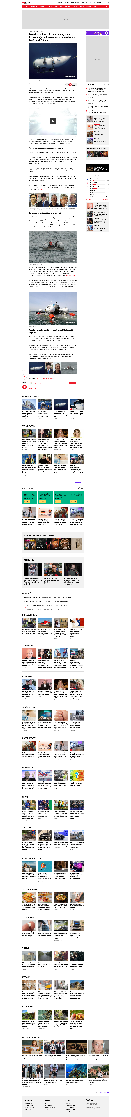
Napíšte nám (27, 1111)
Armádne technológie (58, 940)
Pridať (73, 383)
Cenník (46, 1109)
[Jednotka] (88, 187)
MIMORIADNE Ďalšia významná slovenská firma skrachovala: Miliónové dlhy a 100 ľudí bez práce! (61, 633)
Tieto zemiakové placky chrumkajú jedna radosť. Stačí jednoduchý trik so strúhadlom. (28, 906)
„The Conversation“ (71, 275)
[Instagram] (89, 1100)
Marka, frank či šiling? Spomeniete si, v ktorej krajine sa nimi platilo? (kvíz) (76, 784)
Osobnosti (40, 696)
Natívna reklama (48, 1113)
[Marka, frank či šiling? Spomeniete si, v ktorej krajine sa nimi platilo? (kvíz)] (77, 775)
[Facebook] (87, 1100)
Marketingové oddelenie (71, 1111)
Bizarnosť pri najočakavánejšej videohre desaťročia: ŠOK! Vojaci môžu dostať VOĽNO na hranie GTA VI (76, 664)
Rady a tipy (56, 909)
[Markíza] (88, 179)
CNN (41, 189)
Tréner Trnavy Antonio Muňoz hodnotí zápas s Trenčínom (51, 580)
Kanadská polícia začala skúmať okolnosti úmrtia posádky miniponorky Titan (76, 414)
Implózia (52, 378)
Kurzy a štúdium (25, 880)
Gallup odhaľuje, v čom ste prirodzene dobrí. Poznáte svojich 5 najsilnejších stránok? (60, 875)
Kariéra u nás (28, 1109)
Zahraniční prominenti (74, 699)
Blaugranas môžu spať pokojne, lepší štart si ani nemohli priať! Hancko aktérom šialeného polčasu (77, 815)
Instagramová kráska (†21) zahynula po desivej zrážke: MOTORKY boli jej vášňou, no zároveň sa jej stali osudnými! (45, 664)
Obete (38, 378)
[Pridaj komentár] (24, 371)
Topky (37, 31)
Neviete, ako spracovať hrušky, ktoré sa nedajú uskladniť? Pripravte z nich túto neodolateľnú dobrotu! (76, 1025)
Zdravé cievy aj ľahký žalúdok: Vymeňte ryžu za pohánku (77, 905)
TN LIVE (25, 948)
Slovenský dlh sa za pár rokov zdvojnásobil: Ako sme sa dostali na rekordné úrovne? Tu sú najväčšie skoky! (44, 785)
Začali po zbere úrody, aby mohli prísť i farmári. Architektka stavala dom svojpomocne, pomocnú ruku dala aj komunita (29, 995)
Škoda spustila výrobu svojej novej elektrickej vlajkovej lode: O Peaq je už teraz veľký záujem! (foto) (61, 785)
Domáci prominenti (26, 698)
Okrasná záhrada (25, 1028)
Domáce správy (29, 615)
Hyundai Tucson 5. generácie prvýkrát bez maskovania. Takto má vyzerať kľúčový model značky (44, 846)
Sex (94, 165)
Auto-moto (27, 827)
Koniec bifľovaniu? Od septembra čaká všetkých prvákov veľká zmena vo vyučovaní (61, 965)
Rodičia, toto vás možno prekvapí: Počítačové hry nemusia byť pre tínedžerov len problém (44, 724)
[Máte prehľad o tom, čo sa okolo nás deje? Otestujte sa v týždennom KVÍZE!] (29, 623)
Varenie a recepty (31, 889)
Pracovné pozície (27, 488)
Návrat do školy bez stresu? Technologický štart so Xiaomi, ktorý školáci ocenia (44, 521)
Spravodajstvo (68, 1103)
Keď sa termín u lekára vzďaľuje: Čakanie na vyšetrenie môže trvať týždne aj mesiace (28, 521)
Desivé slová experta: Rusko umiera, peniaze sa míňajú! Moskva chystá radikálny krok (46, 601)
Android (39, 937)
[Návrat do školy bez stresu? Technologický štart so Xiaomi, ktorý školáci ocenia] (45, 746)
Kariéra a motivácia (31, 858)
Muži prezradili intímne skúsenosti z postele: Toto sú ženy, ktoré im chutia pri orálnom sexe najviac (100, 169)
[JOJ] (88, 183)
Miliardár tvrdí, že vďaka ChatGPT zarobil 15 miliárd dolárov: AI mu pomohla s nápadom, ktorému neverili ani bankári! (29, 785)
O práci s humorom (73, 880)
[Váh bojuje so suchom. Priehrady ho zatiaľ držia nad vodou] (45, 956)
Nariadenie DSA (28, 1113)
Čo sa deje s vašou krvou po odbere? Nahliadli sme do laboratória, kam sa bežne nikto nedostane (77, 521)
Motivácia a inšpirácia (58, 880)
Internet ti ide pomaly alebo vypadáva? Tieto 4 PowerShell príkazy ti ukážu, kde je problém (76, 934)
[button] (70, 84)
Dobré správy (28, 738)
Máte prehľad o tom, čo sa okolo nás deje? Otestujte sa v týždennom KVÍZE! (29, 631)
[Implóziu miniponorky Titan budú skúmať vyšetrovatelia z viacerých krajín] (61, 404)
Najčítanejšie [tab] (92, 85)
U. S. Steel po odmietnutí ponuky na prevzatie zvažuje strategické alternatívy (29, 414)
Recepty (71, 1030)
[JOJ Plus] (88, 195)
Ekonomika (68, 6)
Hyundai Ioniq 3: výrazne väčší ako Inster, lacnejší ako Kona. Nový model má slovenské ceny (77, 845)
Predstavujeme (41, 850)
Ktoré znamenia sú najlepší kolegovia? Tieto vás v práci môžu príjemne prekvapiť (77, 875)
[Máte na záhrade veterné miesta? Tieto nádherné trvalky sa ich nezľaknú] (61, 1015)
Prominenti (43, 6)
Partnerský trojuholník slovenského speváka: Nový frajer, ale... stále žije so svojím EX (33, 581)
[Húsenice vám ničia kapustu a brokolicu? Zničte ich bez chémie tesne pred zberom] (45, 1015)
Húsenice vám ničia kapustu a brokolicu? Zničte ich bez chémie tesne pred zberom (44, 1024)
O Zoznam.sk (28, 1100)
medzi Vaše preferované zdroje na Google (47, 383)
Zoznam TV (29, 560)
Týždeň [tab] (106, 85)
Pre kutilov (28, 1006)
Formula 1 (40, 818)
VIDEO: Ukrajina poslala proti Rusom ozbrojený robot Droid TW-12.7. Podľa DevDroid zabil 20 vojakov (60, 935)
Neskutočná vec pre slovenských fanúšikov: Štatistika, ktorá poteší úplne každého (60, 521)
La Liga (71, 820)
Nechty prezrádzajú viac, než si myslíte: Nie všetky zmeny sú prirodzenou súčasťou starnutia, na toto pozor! (61, 725)
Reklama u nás (48, 1103)
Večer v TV (98, 175)
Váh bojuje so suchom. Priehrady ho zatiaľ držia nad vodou (44, 964)
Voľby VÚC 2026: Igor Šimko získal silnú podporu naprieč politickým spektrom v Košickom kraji (76, 633)
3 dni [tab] (100, 85)
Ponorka (43, 378)
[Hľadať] (107, 6)
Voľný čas (97, 6)
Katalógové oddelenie (70, 1109)
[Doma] (88, 191)
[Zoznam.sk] (90, 1108)
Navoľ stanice (89, 199)
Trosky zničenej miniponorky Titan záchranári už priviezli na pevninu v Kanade (45, 414)
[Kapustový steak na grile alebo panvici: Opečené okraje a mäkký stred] (61, 897)
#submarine (53, 170)
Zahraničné (33, 6)
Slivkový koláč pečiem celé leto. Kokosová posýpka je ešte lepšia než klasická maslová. (44, 906)
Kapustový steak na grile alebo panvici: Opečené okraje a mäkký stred (60, 905)
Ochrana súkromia (29, 1105)
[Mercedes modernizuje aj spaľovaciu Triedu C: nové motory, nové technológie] (61, 835)
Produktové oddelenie (70, 1105)
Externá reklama (48, 1105)
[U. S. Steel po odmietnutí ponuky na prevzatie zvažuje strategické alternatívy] (29, 404)
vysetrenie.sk (56, 730)
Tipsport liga (24, 820)
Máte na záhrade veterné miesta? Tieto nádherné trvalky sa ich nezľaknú (61, 1023)
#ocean (47, 170)
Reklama (47, 1100)
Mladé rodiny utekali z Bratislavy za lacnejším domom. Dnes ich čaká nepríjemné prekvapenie (29, 965)
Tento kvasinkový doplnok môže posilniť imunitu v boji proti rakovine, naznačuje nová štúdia (29, 934)
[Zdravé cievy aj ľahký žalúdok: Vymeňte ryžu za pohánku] (77, 897)
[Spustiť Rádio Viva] (97, 32)
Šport (50, 6)
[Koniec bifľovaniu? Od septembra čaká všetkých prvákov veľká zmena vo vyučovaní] (61, 956)
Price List (47, 1111)
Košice (71, 638)
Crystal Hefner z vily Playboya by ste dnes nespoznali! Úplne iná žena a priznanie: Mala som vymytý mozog (76, 694)
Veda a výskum (25, 938)
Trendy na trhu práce (42, 881)
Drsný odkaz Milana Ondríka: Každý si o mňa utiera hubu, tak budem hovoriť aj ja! (72, 581)
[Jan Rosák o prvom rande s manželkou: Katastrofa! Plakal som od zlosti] (45, 684)
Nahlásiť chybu (32, 388)
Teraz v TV (89, 175)
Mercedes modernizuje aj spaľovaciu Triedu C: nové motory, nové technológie (61, 844)
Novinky (71, 849)
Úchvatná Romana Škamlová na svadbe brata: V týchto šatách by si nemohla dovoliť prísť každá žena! (60, 694)
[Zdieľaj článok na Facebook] (24, 376)
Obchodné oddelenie (70, 1107)
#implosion (60, 170)
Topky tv (81, 6)
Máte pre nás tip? (69, 1113)
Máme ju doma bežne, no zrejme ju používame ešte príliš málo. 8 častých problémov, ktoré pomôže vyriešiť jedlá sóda (45, 995)
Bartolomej (78, 2)
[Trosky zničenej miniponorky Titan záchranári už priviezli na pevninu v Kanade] (45, 404)
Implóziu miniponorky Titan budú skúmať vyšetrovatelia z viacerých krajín (61, 414)
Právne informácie (29, 1103)
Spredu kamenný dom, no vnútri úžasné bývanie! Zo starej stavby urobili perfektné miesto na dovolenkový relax (77, 995)
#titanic (32, 170)
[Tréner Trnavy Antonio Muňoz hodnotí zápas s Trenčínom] (53, 569)
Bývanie (26, 977)
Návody (71, 938)
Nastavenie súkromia (29, 1107)
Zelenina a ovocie (41, 1028)
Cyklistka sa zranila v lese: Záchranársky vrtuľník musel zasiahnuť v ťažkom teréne (45, 632)
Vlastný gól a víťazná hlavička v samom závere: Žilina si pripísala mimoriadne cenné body (61, 814)
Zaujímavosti (58, 6)
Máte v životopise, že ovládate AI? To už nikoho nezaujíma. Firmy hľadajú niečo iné (29, 875)
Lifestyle (89, 6)
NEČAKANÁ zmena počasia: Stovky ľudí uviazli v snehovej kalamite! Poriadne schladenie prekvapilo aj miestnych (76, 725)
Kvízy (75, 6)
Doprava (23, 850)
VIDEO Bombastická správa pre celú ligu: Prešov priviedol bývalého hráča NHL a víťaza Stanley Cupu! (28, 815)
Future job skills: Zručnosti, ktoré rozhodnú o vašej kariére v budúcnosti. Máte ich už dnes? (45, 876)
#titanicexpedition (40, 170)
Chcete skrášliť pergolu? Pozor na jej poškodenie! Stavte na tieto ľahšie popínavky (29, 1024)
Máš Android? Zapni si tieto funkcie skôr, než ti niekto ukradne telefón (44, 933)
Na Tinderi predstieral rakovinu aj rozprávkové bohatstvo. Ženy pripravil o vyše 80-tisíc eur (76, 965)
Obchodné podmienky (50, 1107)
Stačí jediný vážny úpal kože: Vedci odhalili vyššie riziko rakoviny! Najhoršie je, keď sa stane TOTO (49, 597)
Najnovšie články (28, 593)
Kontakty (68, 1100)
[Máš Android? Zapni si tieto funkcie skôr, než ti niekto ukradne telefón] (45, 925)
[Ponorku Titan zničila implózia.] (37, 368)
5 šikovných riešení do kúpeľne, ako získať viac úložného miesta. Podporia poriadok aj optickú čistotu (60, 995)
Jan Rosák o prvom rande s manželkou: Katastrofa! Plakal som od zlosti (42, 609)
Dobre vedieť (24, 526)
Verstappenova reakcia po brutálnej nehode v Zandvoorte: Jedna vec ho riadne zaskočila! (45, 814)
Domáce (25, 6)
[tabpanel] (97, 100)
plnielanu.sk (56, 759)
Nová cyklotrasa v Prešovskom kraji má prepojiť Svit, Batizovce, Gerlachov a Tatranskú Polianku (28, 846)
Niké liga (56, 818)
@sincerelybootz (35, 168)
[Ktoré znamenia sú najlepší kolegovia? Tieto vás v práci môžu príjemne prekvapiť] (77, 866)
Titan (47, 378)
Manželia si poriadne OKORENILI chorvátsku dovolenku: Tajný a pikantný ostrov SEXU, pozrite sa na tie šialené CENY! (60, 664)
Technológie (28, 917)
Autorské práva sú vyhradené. (92, 1104)
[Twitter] (92, 1100)
